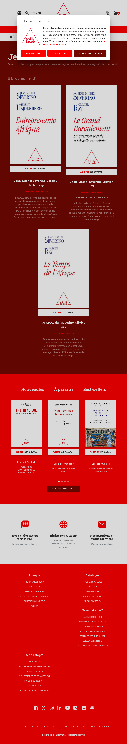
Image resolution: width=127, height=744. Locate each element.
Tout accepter (33, 53)
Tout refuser (60, 53)
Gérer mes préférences (90, 53)
